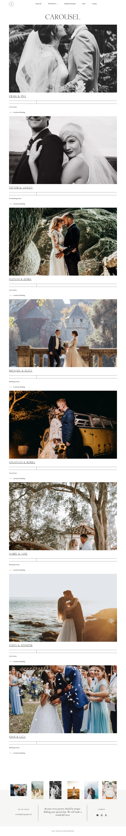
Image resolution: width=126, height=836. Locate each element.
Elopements (52, 3)
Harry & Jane (18, 554)
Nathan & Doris (20, 279)
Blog (83, 4)
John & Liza (17, 737)
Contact (94, 4)
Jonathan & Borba (22, 462)
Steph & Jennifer (21, 645)
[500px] (106, 815)
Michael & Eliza (20, 370)
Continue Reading (19, 112)
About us (39, 4)
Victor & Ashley (21, 187)
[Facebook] (97, 815)
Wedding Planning (70, 4)
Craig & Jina (17, 96)
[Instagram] (101, 815)
